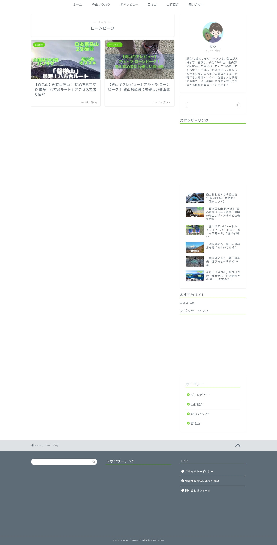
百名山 (152, 4)
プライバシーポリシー (199, 471)
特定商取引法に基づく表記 (202, 481)
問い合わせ (196, 4)
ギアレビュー (129, 4)
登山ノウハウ (101, 4)
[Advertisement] (213, 154)
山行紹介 (173, 4)
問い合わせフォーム (198, 490)
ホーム (77, 4)
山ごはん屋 (187, 302)
